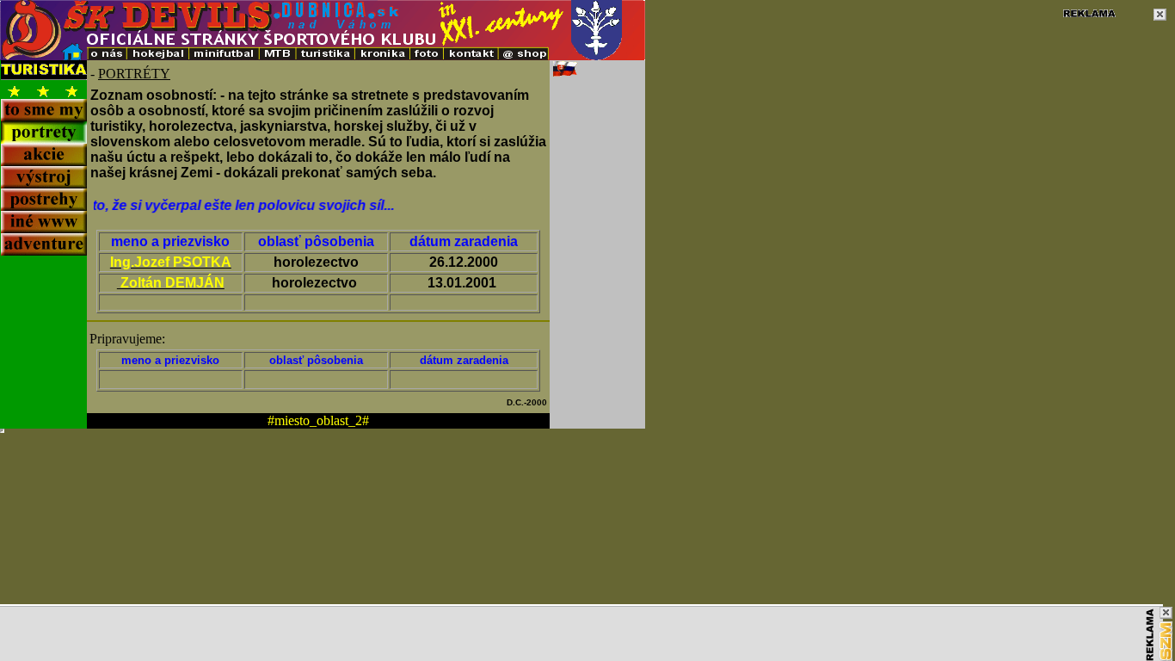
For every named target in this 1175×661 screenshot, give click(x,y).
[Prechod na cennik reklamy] (1150, 634)
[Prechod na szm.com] (1165, 641)
